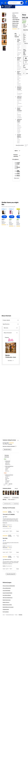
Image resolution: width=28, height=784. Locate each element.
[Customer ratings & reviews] (18, 440)
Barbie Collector (6, 602)
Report (17, 531)
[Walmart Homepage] (5, 3)
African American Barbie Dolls (9, 585)
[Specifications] (18, 324)
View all (16, 488)
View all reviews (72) (11, 574)
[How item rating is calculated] (15, 446)
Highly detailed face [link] (9, 466)
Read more (5, 522)
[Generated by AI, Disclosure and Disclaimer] (8, 485)
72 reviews (10, 444)
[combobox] (15, 3)
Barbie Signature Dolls (7, 604)
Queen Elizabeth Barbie (7, 592)
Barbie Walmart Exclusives (8, 607)
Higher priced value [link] (9, 474)
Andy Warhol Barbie (7, 595)
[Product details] (18, 320)
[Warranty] (17, 328)
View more (16, 178)
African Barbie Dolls (7, 588)
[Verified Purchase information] (14, 511)
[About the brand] (17, 333)
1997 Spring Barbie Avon (7, 597)
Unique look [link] (7, 461)
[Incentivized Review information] (10, 528)
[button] (16, 35)
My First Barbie (6, 611)
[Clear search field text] (19, 3)
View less (10, 483)
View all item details (20, 145)
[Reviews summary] (20, 28)
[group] (18, 29)
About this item (6, 316)
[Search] (22, 3)
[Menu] (2, 3)
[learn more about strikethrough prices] (25, 19)
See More (10, 360)
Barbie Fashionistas (6, 599)
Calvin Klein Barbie (6, 590)
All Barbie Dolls (6, 609)
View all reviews (7, 449)
